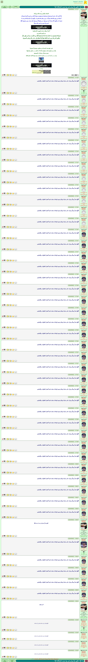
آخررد (10, 7)
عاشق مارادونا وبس (83, 9)
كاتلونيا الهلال (41, 70)
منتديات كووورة (78, 1)
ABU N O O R (84, 619)
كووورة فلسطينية (78, 3)
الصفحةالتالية (12, 661)
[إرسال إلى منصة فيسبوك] (76, 75)
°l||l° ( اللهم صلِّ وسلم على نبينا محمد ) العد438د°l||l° (68, 7)
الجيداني (41, 71)
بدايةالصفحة (4, 661)
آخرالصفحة (4, 7)
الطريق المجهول (84, 77)
